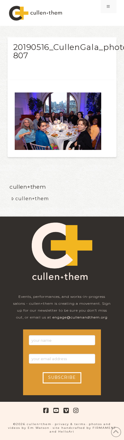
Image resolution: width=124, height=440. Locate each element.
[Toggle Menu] (109, 6)
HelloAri (66, 431)
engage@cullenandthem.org (80, 317)
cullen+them (32, 198)
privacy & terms (70, 424)
